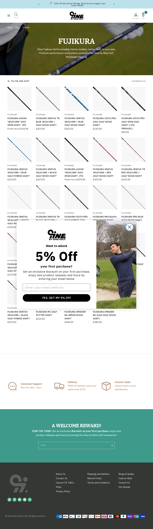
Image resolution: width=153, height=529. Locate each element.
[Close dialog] (129, 227)
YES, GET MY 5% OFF (56, 298)
